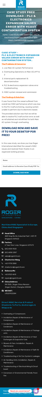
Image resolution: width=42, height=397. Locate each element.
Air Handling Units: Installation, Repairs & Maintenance (19, 361)
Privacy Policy (16, 393)
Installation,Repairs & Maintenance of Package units (21, 331)
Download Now (21, 173)
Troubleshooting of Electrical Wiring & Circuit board (20, 367)
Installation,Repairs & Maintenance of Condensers (18, 325)
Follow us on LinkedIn (31, 393)
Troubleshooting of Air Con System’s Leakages (21, 356)
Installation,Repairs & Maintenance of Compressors (18, 319)
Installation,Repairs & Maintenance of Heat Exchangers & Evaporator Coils (20, 338)
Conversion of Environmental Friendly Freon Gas (20, 374)
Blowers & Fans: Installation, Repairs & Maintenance (18, 344)
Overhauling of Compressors (14, 314)
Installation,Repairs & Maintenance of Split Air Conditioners (21, 351)
